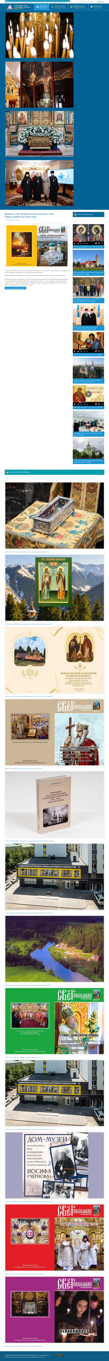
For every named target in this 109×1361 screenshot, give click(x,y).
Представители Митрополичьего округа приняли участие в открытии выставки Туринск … (88, 273)
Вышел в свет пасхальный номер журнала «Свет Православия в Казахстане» (25, 1274)
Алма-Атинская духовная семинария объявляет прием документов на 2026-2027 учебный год (29, 913)
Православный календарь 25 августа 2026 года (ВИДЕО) (88, 246)
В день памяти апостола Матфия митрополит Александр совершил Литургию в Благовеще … (88, 461)
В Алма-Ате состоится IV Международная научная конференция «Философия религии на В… (30, 1129)
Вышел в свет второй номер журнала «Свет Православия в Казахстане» (23, 1346)
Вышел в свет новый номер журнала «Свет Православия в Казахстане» (23, 768)
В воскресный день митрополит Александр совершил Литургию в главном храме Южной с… (87, 381)
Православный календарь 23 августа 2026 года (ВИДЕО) (88, 407)
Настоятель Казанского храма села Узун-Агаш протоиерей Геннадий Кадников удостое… (85, 328)
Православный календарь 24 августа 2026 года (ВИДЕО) (88, 354)
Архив (101, 1)
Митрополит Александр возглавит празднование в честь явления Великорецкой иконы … (29, 985)
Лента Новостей (85, 214)
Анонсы (17, 220)
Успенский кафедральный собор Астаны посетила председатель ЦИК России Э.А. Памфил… (86, 300)
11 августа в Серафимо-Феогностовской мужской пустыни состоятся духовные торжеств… (29, 624)
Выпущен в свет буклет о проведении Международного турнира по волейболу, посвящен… (29, 696)
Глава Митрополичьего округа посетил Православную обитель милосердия (88, 434)
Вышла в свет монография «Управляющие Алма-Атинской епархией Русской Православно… (29, 841)
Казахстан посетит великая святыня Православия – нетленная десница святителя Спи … (28, 552)
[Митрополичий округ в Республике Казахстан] (18, 7)
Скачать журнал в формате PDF (15, 288)
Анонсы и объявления (20, 472)
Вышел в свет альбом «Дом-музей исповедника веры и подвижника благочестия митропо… (29, 1201)
